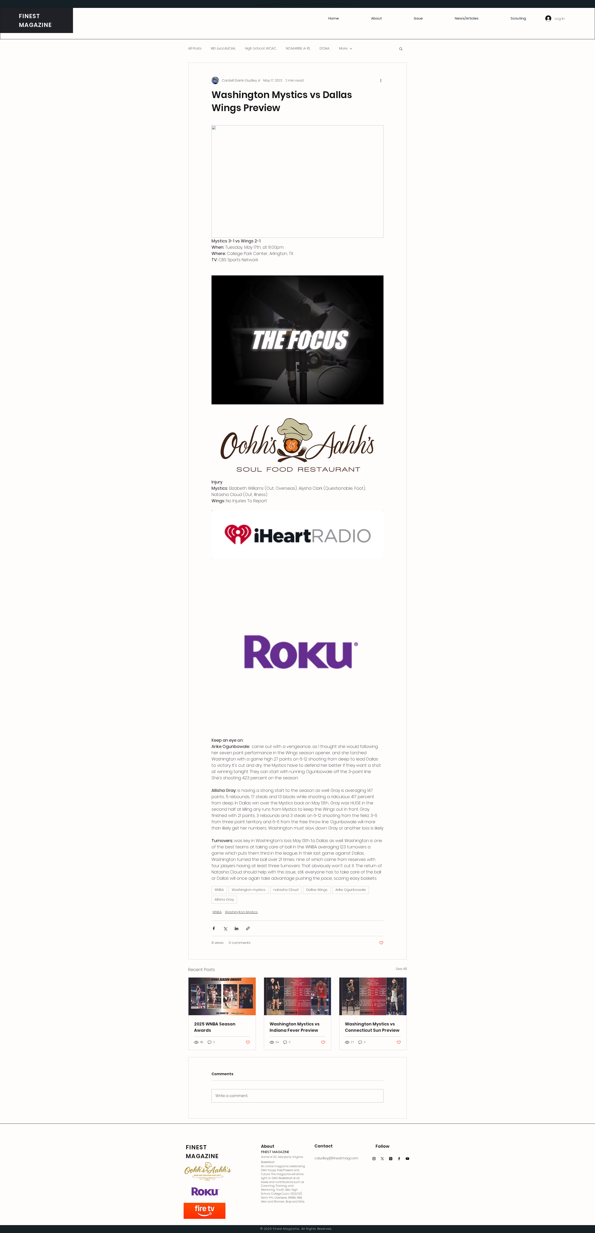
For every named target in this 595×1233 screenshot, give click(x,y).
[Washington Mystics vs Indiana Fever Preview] (297, 996)
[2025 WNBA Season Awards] (222, 996)
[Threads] (391, 1159)
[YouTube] (407, 1159)
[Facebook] (399, 1159)
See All (401, 968)
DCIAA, (325, 48)
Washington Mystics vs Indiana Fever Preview (295, 1027)
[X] (382, 1159)
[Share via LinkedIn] (236, 928)
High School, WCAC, (261, 48)
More (343, 48)
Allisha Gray (224, 899)
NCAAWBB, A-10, (298, 48)
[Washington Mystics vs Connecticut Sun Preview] (373, 996)
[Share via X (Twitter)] (225, 928)
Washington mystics (248, 889)
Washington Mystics (241, 912)
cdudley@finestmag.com (336, 1158)
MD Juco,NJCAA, (223, 48)
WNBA (219, 889)
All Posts (195, 48)
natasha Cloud (285, 889)
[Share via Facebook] (214, 928)
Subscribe (264, 4)
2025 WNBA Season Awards (214, 1027)
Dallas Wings (316, 889)
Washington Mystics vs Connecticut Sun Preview (372, 1027)
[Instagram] (374, 1159)
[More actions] (380, 80)
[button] (401, 48)
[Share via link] (248, 928)
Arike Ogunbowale (350, 889)
